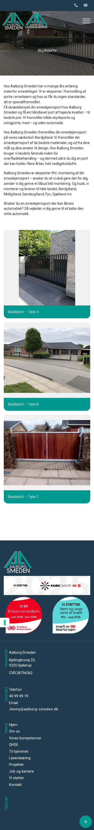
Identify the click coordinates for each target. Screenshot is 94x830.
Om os (14, 731)
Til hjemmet (18, 751)
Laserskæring (20, 758)
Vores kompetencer (25, 738)
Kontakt (15, 785)
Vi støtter (16, 778)
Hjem (13, 725)
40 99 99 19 (18, 696)
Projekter (16, 765)
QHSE (13, 745)
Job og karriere (21, 771)
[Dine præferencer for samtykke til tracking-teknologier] (5, 622)
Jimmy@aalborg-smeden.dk (33, 709)
